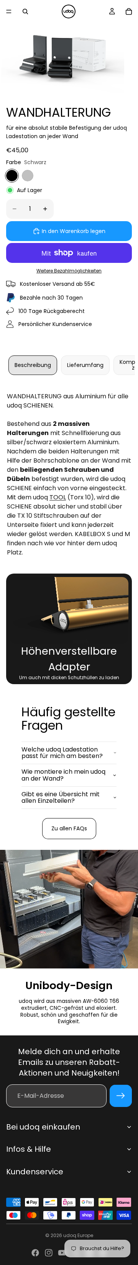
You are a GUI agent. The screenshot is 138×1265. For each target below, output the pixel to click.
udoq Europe (78, 1235)
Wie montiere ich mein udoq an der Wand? (63, 775)
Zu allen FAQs (69, 828)
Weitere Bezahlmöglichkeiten (69, 271)
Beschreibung (33, 365)
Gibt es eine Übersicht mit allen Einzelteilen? (60, 797)
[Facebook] (35, 1252)
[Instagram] (48, 1252)
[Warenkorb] (128, 11)
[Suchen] (25, 11)
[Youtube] (62, 1252)
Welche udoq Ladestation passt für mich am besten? (62, 753)
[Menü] (9, 11)
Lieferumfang (85, 365)
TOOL (57, 497)
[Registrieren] (121, 1096)
